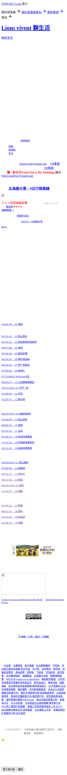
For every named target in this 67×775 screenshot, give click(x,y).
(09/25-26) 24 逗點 (12, 479)
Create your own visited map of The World (21, 599)
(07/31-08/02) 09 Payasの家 (15, 376)
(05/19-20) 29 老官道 (13, 517)
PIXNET (17, 729)
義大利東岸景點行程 (46, 699)
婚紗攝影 (22, 689)
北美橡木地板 (41, 675)
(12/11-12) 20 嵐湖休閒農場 (16, 448)
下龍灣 (39, 672)
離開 (20, 769)
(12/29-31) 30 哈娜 (12, 522)
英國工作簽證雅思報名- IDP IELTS (44, 706)
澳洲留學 (20, 672)
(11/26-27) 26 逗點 (12, 491)
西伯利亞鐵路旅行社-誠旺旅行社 (27, 696)
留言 (26, 215)
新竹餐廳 (29, 665)
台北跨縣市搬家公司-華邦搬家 (16, 709)
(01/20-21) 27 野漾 (12, 505)
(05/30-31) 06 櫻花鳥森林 (15, 359)
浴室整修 (46, 669)
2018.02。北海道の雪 (32, 221)
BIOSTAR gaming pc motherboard (22, 679)
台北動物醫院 (43, 665)
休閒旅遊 (25, 140)
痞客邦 (20, 215)
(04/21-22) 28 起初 (12, 511)
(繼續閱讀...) (7, 210)
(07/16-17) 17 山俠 (12, 431)
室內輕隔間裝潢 (37, 689)
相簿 (11, 146)
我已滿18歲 (9, 769)
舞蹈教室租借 (49, 679)
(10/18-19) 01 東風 (12, 324)
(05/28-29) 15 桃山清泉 (14, 419)
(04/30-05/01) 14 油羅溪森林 (16, 413)
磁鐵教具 (27, 675)
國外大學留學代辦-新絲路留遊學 (37, 692)
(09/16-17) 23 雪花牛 (13, 474)
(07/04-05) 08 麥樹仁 (13, 370)
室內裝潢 (50, 672)
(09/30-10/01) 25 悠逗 (12, 485)
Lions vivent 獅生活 (25, 28)
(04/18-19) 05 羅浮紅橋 (14, 353)
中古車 (7, 665)
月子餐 (35, 669)
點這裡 (9, 206)
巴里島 (56, 665)
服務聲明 (38, 733)
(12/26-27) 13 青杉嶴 (13, 399)
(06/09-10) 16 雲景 (12, 425)
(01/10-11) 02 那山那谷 (14, 336)
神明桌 (56, 669)
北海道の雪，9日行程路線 (29, 188)
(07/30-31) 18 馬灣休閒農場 (16, 436)
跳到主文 (7, 37)
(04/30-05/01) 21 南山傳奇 (14, 462)
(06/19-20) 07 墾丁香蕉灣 (15, 365)
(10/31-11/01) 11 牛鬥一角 (14, 388)
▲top (4, 226)
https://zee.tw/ (51, 203)
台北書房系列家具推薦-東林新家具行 (27, 686)
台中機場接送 (13, 675)
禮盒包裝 (52, 682)
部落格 (12, 149)
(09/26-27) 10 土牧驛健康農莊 (17, 382)
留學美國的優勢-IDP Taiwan (20, 699)
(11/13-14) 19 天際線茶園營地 (17, 442)
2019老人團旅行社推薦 (13, 706)
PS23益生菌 (17, 703)
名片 (11, 153)
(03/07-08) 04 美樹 (12, 347)
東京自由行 (40, 682)
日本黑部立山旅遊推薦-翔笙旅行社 (43, 703)
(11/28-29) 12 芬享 (12, 393)
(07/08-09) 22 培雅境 (13, 468)
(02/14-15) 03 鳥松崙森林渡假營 (19, 342)
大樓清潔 (17, 665)
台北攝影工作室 (43, 709)
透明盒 (30, 672)
